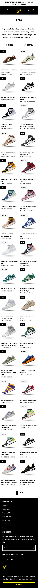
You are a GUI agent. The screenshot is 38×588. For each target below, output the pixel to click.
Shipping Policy (6, 513)
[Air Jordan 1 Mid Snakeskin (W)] (9, 250)
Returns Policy (6, 516)
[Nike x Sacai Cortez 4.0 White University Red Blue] (9, 469)
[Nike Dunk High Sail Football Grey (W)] (9, 305)
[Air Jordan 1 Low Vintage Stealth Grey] (9, 414)
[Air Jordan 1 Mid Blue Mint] (9, 195)
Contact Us (5, 509)
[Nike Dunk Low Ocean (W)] (9, 277)
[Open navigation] (4, 10)
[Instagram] (3, 559)
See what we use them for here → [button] (22, 579)
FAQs (3, 527)
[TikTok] (7, 559)
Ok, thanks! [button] (19, 584)
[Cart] (33, 10)
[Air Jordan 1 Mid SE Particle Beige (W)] (9, 223)
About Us (5, 505)
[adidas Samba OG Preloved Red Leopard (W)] (9, 59)
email (5, 547)
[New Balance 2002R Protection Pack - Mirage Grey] (9, 359)
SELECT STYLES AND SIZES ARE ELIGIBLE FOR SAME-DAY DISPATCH (19, 3)
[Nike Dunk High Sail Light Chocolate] (9, 141)
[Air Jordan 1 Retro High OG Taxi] (9, 168)
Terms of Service (7, 524)
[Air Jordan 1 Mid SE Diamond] (9, 113)
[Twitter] (12, 559)
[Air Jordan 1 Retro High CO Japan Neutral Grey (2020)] (9, 332)
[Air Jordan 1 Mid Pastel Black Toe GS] (9, 442)
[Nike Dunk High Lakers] (9, 389)
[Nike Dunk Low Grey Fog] (9, 86)
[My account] (29, 10)
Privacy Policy (6, 520)
